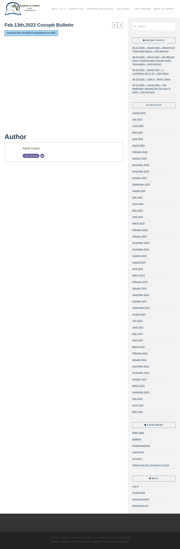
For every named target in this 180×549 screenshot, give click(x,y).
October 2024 (139, 256)
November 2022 (140, 295)
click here (126, 537)
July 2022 (137, 320)
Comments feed (140, 499)
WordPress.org (140, 505)
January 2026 (139, 158)
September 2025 (141, 184)
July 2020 (137, 398)
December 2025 (140, 165)
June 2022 (137, 327)
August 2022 (139, 314)
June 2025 (137, 204)
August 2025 (139, 191)
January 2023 (139, 288)
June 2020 (137, 405)
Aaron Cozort (31, 148)
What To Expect (122, 541)
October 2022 (139, 301)
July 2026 (137, 119)
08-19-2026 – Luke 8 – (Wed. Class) (151, 79)
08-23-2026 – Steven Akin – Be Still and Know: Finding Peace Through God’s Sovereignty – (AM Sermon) (153, 61)
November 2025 (140, 171)
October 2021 (139, 379)
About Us (55, 541)
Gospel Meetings (141, 445)
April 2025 (137, 217)
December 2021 (140, 366)
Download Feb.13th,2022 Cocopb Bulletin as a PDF (31, 33)
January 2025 (139, 236)
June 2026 (137, 126)
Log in (135, 486)
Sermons (137, 458)
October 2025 (139, 178)
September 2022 (141, 307)
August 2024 (139, 262)
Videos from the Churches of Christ (150, 465)
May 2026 (137, 132)
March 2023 (138, 275)
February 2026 (140, 152)
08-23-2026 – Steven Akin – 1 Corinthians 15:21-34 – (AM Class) (150, 72)
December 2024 (140, 242)
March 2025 (138, 223)
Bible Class (138, 432)
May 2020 (137, 412)
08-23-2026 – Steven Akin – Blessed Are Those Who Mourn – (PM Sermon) (153, 49)
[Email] (42, 156)
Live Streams (108, 541)
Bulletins (136, 439)
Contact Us (66, 541)
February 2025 (140, 230)
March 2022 (138, 347)
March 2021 (138, 385)
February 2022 (140, 353)
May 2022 (137, 334)
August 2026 (139, 113)
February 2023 (140, 282)
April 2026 (137, 139)
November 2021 (140, 372)
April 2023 (137, 269)
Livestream (138, 452)
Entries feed (138, 492)
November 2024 (140, 249)
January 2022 (139, 360)
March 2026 (138, 145)
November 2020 (140, 392)
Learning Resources (81, 541)
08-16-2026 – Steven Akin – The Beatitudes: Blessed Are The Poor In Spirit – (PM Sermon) (151, 89)
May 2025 (137, 210)
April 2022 (137, 340)
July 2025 (137, 197)
